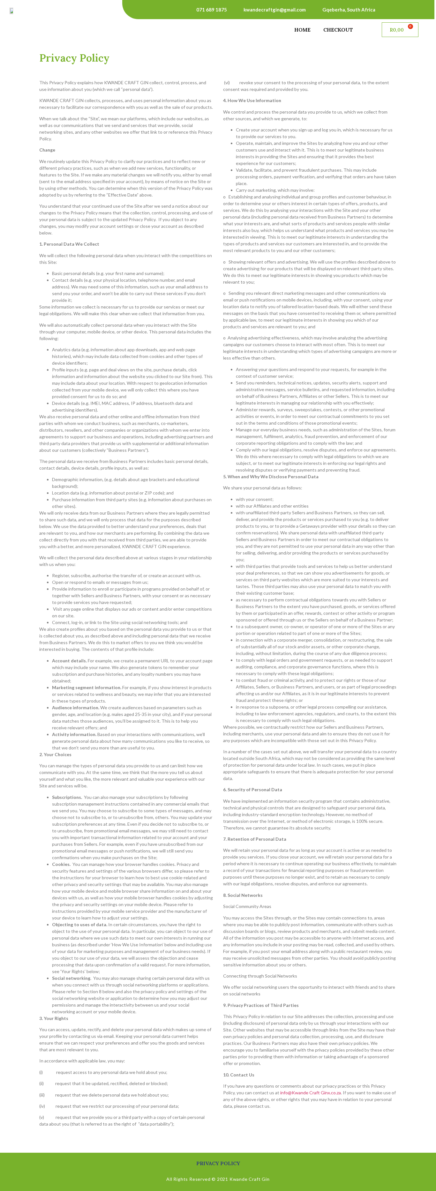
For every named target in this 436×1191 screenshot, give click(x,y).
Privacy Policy (218, 1163)
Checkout (338, 29)
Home (302, 29)
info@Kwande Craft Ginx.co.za (310, 1092)
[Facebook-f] (399, 9)
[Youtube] (413, 9)
